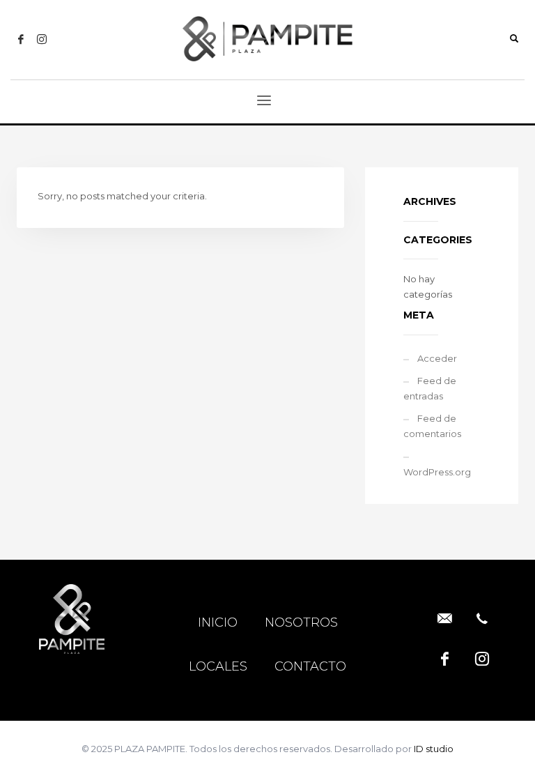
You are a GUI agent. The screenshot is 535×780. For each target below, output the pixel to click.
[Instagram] (41, 39)
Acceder (437, 358)
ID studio (433, 748)
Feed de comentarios (432, 426)
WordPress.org (437, 471)
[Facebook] (20, 39)
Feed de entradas (429, 388)
